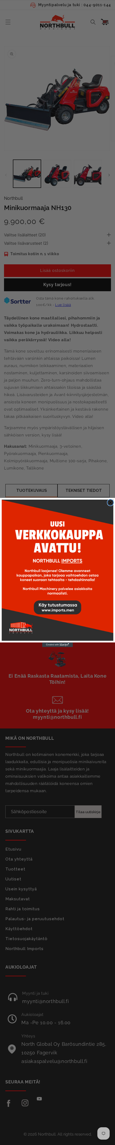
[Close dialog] (110, 502)
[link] (57, 570)
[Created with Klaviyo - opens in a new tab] (57, 644)
